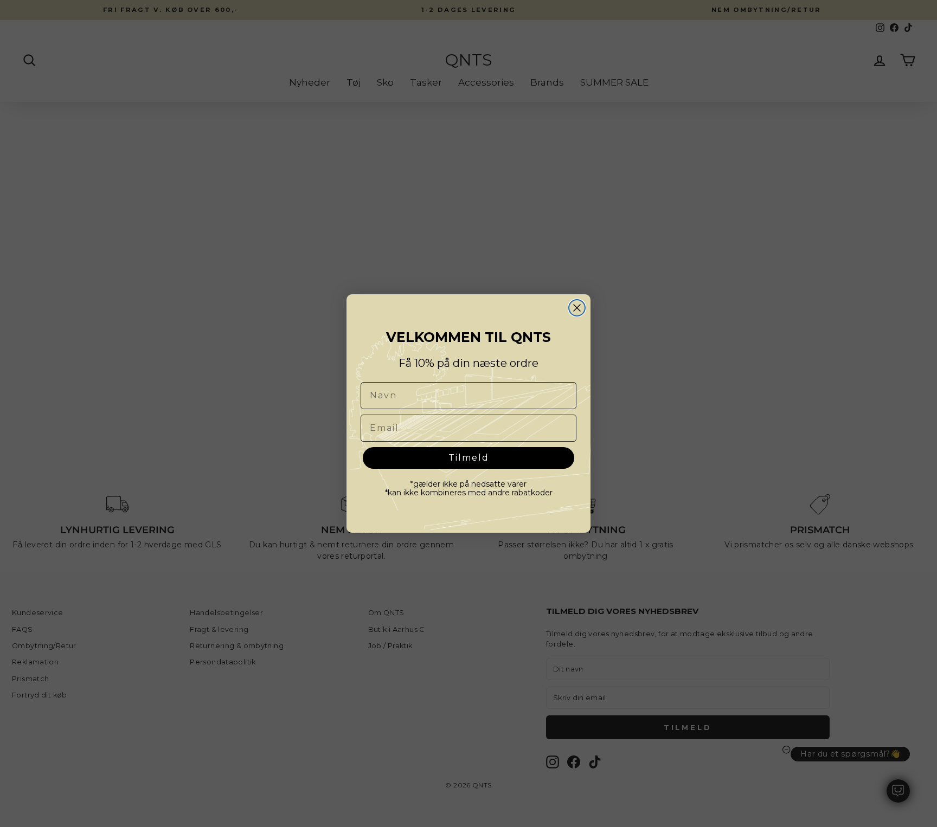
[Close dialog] (577, 308)
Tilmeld (468, 458)
